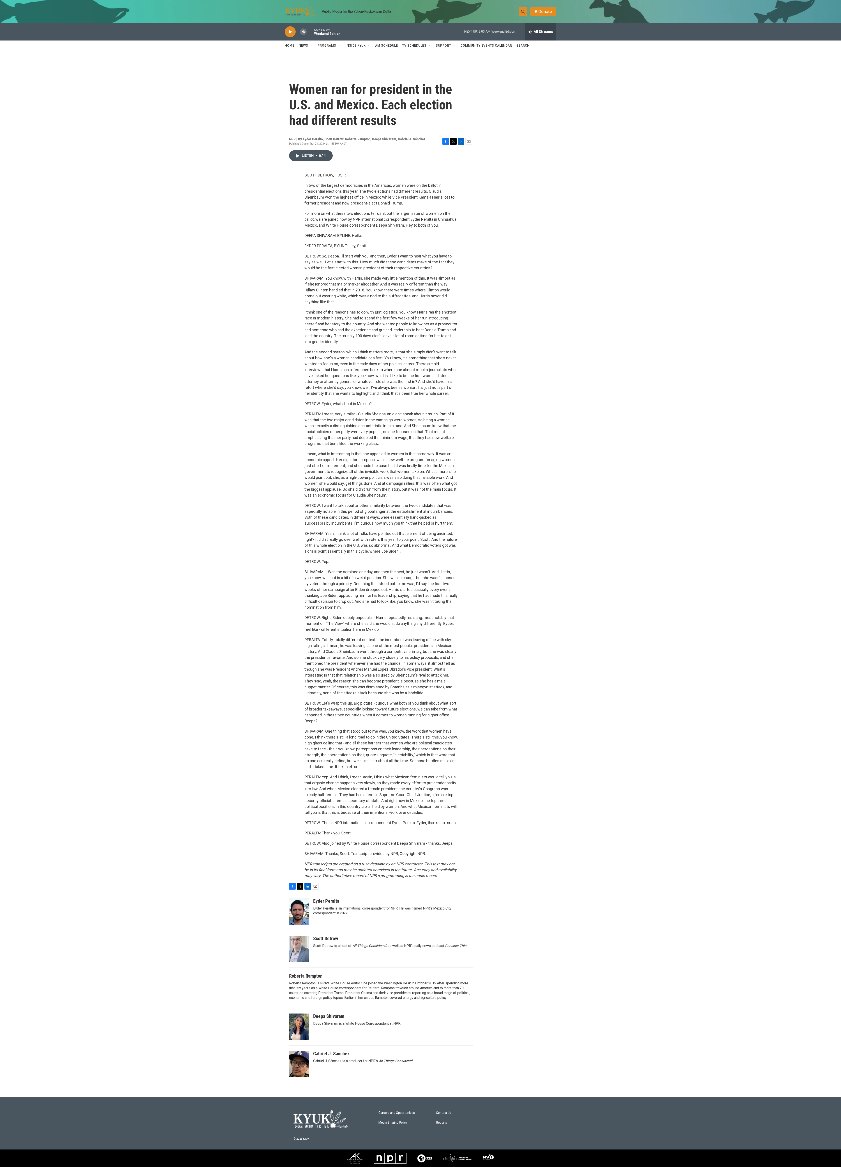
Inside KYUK (356, 45)
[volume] (303, 32)
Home (289, 45)
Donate (545, 11)
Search (523, 45)
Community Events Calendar (486, 45)
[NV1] (488, 1158)
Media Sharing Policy (392, 1122)
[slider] (310, 31)
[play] (290, 31)
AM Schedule (386, 45)
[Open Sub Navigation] (311, 45)
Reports (441, 1122)
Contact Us (443, 1112)
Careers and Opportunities (396, 1112)
